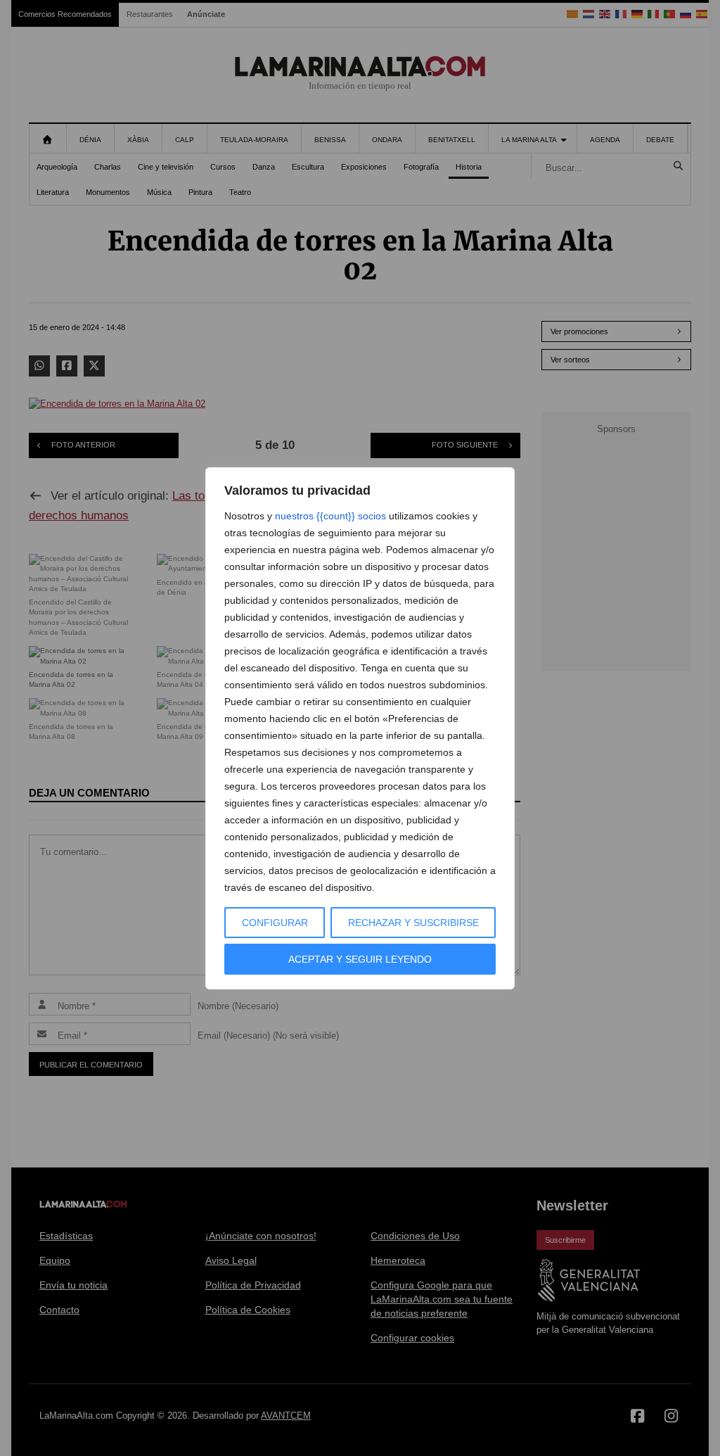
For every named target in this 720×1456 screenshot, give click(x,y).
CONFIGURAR (275, 922)
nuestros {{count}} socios (330, 515)
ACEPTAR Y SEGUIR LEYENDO (360, 959)
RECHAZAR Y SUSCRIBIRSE (413, 922)
